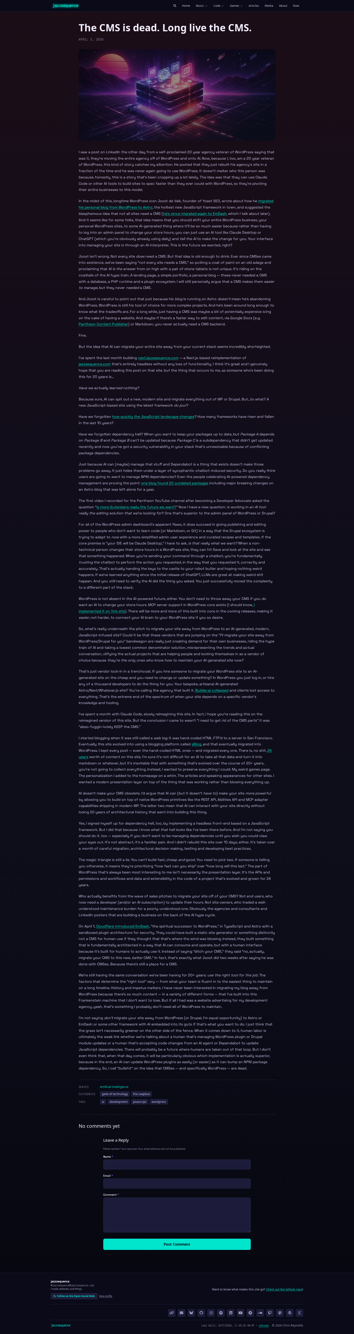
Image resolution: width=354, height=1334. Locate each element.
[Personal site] (171, 1313)
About (283, 6)
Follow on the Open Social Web (76, 1296)
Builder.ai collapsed (211, 690)
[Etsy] (299, 1313)
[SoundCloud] (260, 1313)
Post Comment (177, 1244)
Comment (111, 1195)
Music (200, 6)
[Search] (174, 5)
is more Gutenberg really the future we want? (136, 507)
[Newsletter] (181, 1313)
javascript (139, 1102)
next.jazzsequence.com (158, 358)
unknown (264, 1325)
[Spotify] (221, 1313)
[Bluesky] (191, 1313)
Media (269, 6)
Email (108, 1175)
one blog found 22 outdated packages (174, 483)
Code (216, 6)
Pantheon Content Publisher (103, 324)
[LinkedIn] (230, 1313)
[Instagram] (211, 1313)
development (119, 1102)
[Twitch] (270, 1313)
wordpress (159, 1102)
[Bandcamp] (250, 1313)
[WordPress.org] (289, 1313)
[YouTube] (240, 1313)
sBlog (196, 744)
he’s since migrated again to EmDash (195, 213)
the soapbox (141, 1094)
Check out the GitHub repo (284, 1289)
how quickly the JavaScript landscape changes (153, 416)
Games (234, 6)
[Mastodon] (280, 1313)
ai (103, 1102)
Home (186, 6)
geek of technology (115, 1094)
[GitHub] (201, 1313)
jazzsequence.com (95, 364)
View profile (105, 1296)
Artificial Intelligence (114, 1087)
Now (296, 6)
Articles (254, 6)
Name (108, 1156)
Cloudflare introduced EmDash (122, 926)
